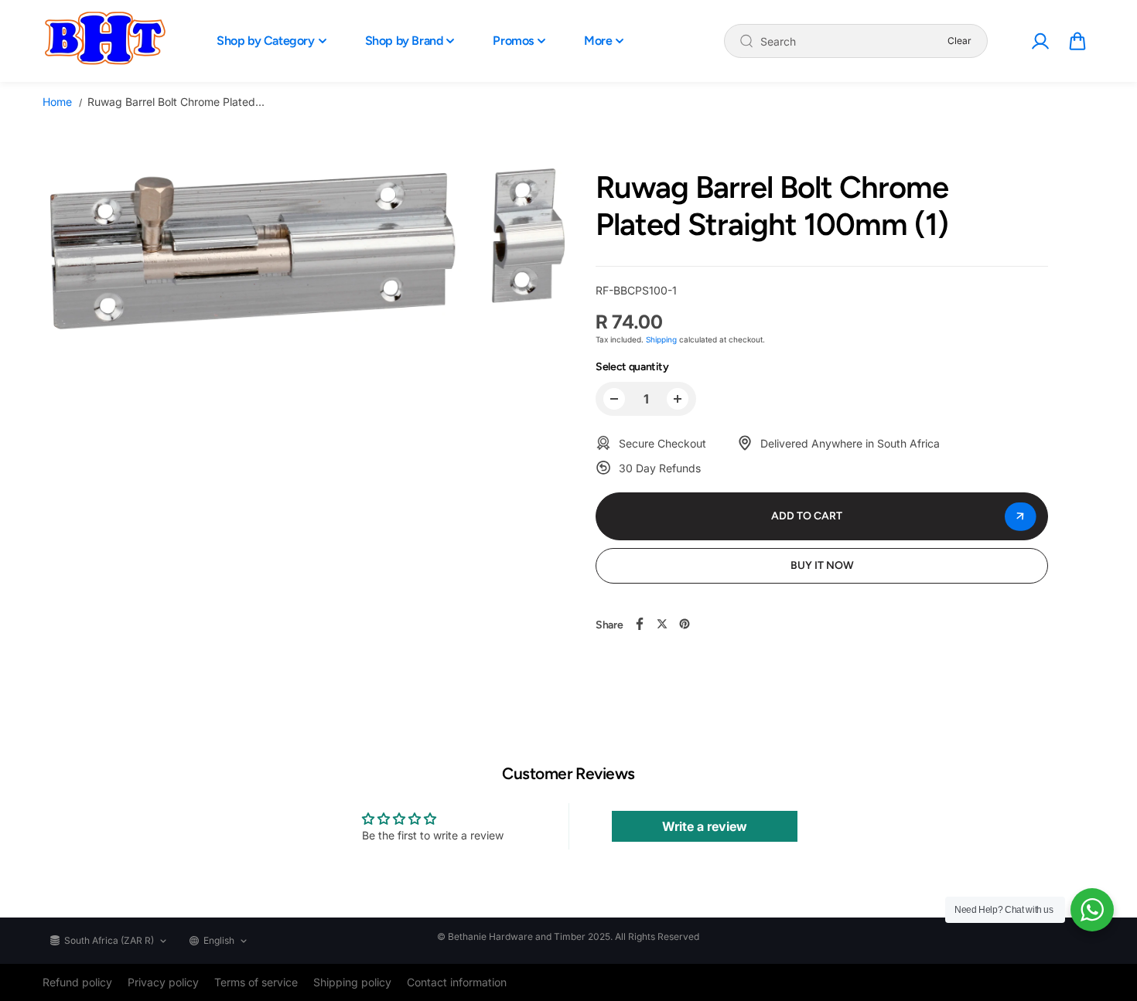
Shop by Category (266, 40)
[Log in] (1040, 41)
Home (57, 101)
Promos (513, 40)
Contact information (457, 982)
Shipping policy (352, 982)
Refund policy (77, 982)
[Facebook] (639, 624)
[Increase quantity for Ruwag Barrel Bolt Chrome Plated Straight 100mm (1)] (677, 399)
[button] (1077, 41)
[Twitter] (662, 624)
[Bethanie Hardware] (104, 41)
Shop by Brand (404, 40)
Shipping (661, 339)
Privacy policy (163, 982)
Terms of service (256, 982)
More (598, 40)
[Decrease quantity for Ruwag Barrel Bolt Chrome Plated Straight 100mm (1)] (614, 399)
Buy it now (822, 565)
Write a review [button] (704, 826)
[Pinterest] (684, 624)
